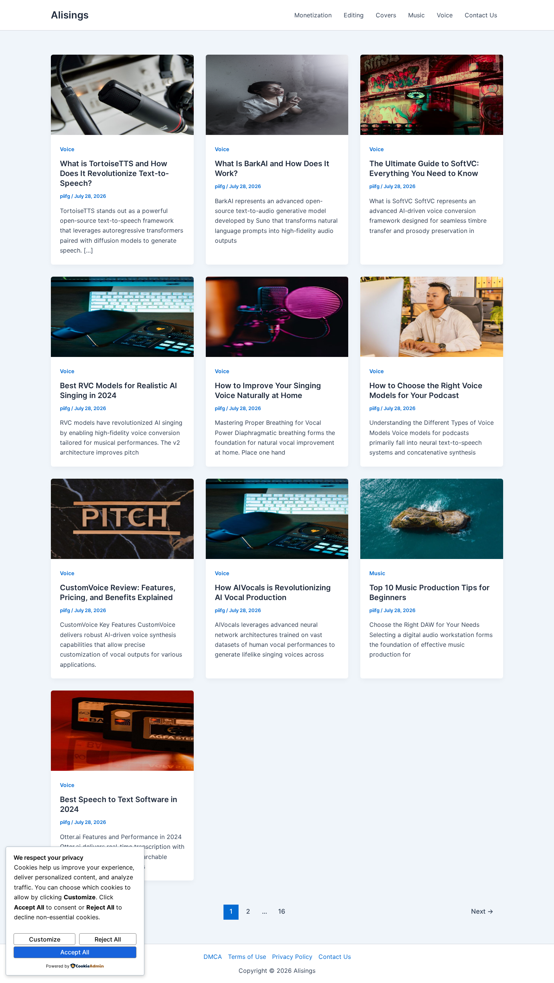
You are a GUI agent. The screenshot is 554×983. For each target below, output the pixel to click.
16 (281, 911)
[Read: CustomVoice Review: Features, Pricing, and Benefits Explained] (122, 518)
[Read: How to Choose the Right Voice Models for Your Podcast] (431, 316)
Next (482, 911)
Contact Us (481, 15)
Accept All (74, 952)
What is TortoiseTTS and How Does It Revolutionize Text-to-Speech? (114, 173)
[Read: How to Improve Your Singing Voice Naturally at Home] (277, 316)
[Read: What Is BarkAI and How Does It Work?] (277, 94)
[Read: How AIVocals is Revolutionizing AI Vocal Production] (277, 518)
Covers (386, 15)
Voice (445, 15)
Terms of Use (247, 956)
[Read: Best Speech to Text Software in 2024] (122, 730)
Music (416, 15)
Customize (44, 939)
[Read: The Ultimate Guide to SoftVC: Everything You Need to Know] (431, 94)
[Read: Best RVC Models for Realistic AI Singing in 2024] (122, 316)
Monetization (313, 15)
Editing (354, 15)
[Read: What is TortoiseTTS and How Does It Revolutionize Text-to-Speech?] (122, 94)
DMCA (213, 956)
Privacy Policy (292, 956)
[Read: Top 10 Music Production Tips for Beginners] (431, 518)
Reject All (108, 939)
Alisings (70, 15)
